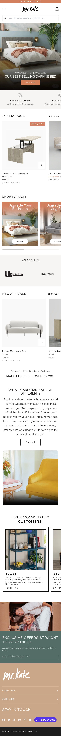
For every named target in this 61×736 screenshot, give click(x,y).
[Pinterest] (19, 720)
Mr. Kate (8, 732)
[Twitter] (9, 720)
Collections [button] (8, 691)
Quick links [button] (8, 699)
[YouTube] (30, 720)
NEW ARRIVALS (14, 293)
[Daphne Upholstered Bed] (30, 56)
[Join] (56, 656)
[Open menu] (6, 8)
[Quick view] (41, 165)
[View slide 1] (30, 56)
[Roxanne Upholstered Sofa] (24, 323)
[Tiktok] (14, 720)
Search (23, 732)
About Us (33, 732)
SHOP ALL (52, 116)
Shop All (30, 442)
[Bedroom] (20, 224)
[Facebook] (3, 720)
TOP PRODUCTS (14, 116)
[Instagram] (25, 720)
